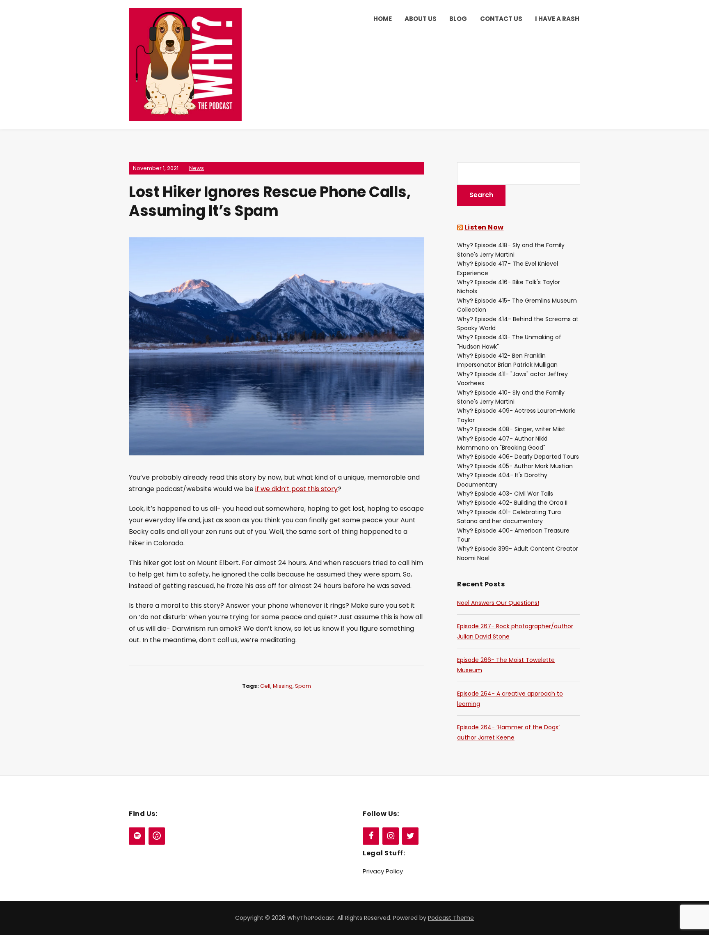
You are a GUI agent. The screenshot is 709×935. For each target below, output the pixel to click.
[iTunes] (157, 836)
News (196, 168)
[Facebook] (371, 836)
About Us (421, 18)
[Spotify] (137, 836)
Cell (265, 686)
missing (283, 686)
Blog (458, 18)
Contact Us (501, 18)
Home (382, 18)
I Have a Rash (557, 18)
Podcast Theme (451, 918)
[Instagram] (390, 836)
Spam (303, 686)
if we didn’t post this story (296, 489)
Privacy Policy (383, 871)
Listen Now (484, 227)
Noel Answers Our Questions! (498, 603)
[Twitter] (410, 836)
